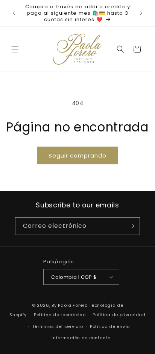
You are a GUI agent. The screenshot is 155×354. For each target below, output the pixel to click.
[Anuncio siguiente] (141, 13)
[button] (15, 49)
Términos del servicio (57, 326)
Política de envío (110, 326)
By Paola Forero (70, 305)
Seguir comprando (77, 155)
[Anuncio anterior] (14, 13)
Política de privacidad (119, 315)
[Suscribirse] (131, 226)
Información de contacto (81, 338)
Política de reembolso (60, 315)
